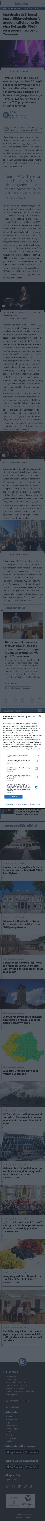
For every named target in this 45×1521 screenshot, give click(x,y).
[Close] (41, 717)
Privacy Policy (35, 804)
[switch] (36, 761)
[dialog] (22, 761)
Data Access (22, 804)
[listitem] (22, 755)
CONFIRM (14, 796)
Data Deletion (10, 804)
